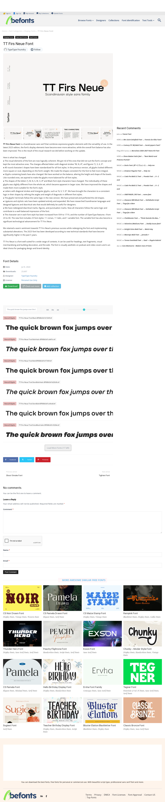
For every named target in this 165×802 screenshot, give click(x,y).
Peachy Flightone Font (55, 649)
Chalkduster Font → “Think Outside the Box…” (142, 218)
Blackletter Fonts (130, 617)
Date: (7, 267)
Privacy (97, 795)
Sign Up (17, 13)
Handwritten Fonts (51, 652)
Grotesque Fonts (89, 690)
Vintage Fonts (21, 617)
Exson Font (89, 649)
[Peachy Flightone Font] (62, 634)
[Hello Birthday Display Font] (62, 672)
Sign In (7, 13)
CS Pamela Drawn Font (55, 613)
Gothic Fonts (155, 617)
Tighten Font (104, 475)
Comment (8, 509)
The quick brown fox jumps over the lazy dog (59, 327)
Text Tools (147, 20)
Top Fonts (91, 797)
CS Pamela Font (11, 687)
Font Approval (135, 795)
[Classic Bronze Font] (142, 710)
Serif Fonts (33, 37)
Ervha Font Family (92, 687)
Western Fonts (33, 617)
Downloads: (11, 271)
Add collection (53, 286)
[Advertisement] (136, 78)
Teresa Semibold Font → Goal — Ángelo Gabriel (142, 240)
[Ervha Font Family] (102, 672)
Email (6, 561)
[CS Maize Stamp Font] (102, 598)
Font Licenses (119, 795)
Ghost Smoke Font (14, 475)
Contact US (149, 795)
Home (4, 31)
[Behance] (41, 796)
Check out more (32, 286)
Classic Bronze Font (133, 725)
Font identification (131, 20)
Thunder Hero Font (13, 649)
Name (6, 550)
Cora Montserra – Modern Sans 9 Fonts (137, 246)
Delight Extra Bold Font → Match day (138, 229)
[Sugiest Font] (22, 710)
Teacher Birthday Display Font (59, 725)
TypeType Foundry (29, 276)
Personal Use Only (29, 280)
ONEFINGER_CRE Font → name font (137, 194)
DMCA (107, 795)
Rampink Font (130, 613)
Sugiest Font (9, 725)
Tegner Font (129, 687)
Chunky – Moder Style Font (137, 649)
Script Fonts (64, 652)
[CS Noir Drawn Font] (22, 598)
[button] (159, 21)
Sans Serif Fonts (21, 37)
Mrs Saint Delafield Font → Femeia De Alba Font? (142, 139)
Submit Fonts (58, 13)
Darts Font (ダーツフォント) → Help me (139, 165)
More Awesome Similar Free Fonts (83, 580)
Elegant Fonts (48, 617)
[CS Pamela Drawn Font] (62, 598)
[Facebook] (46, 796)
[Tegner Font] (142, 672)
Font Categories (15, 31)
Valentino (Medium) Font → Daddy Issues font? (142, 223)
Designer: (9, 276)
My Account (30, 13)
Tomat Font (126, 134)
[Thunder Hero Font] (22, 634)
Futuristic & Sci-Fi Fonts (133, 690)
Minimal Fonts (21, 690)
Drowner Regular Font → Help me (137, 171)
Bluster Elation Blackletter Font (99, 725)
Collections (114, 20)
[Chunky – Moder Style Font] (142, 634)
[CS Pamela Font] (22, 672)
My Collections (44, 13)
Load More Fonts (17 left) (58, 448)
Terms (89, 795)
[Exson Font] (102, 634)
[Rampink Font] (142, 598)
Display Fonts (30, 31)
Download (13, 286)
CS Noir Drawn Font (13, 613)
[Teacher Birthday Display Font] (62, 710)
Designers (101, 20)
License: (8, 280)
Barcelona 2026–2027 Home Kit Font (145, 151)
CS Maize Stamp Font (94, 613)
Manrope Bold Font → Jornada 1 (136, 235)
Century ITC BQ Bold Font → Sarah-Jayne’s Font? (141, 145)
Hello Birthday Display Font (57, 687)
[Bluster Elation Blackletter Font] (102, 710)
